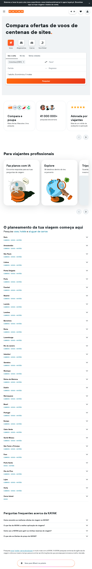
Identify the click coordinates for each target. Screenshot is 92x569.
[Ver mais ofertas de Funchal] (87, 287)
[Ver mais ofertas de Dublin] (87, 387)
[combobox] (34, 62)
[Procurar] (21, 43)
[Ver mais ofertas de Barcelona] (87, 320)
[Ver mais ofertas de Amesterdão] (87, 245)
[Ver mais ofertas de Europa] (87, 421)
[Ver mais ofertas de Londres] (87, 312)
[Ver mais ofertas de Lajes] (87, 479)
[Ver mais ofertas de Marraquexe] (87, 395)
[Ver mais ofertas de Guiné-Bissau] (87, 437)
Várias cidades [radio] (34, 56)
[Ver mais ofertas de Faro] (87, 454)
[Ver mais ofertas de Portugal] (87, 412)
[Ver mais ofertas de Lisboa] (87, 262)
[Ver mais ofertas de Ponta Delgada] (87, 270)
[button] (89, 3)
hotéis (23, 231)
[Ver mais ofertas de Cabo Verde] (87, 429)
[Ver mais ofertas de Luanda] (87, 304)
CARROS (7, 240)
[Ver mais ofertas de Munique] (87, 370)
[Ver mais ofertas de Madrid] (87, 295)
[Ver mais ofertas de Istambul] (87, 354)
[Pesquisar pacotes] (42, 43)
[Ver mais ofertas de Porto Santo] (87, 462)
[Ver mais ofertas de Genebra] (87, 362)
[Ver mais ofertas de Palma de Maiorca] (87, 379)
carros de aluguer (26, 551)
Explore (49, 165)
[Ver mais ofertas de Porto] (87, 279)
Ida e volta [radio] (12, 56)
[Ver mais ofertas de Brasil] (87, 404)
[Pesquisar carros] (32, 43)
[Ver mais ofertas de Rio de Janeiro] (87, 345)
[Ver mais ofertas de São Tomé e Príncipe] (87, 446)
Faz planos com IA (18, 165)
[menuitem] (11, 44)
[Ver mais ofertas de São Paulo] (87, 253)
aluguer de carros (38, 231)
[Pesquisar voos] (11, 43)
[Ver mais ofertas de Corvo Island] (87, 496)
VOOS (13, 240)
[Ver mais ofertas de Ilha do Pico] (87, 471)
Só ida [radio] (22, 56)
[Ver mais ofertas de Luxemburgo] (87, 337)
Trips (85, 165)
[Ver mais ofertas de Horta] (87, 487)
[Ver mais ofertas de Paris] (87, 237)
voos (16, 231)
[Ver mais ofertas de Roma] (87, 329)
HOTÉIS (19, 240)
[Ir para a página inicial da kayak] (16, 11)
